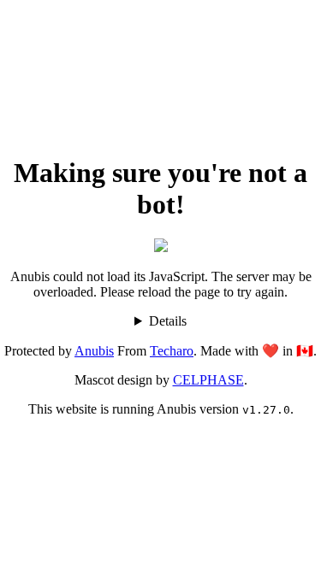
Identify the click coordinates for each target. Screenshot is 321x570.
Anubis (94, 351)
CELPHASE (208, 380)
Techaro (171, 351)
